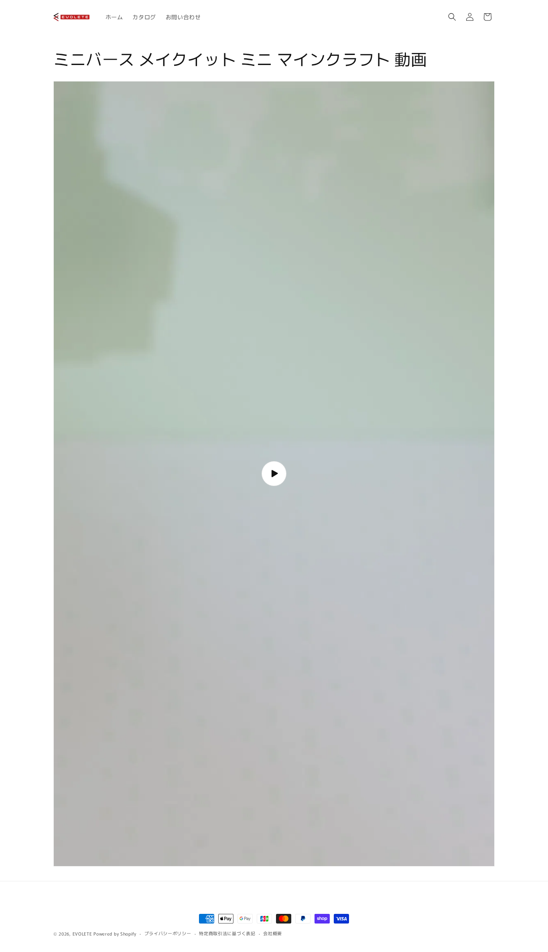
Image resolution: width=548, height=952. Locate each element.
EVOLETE (82, 933)
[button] (452, 17)
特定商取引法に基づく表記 (227, 933)
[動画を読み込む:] (274, 473)
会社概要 (272, 933)
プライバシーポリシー (167, 933)
